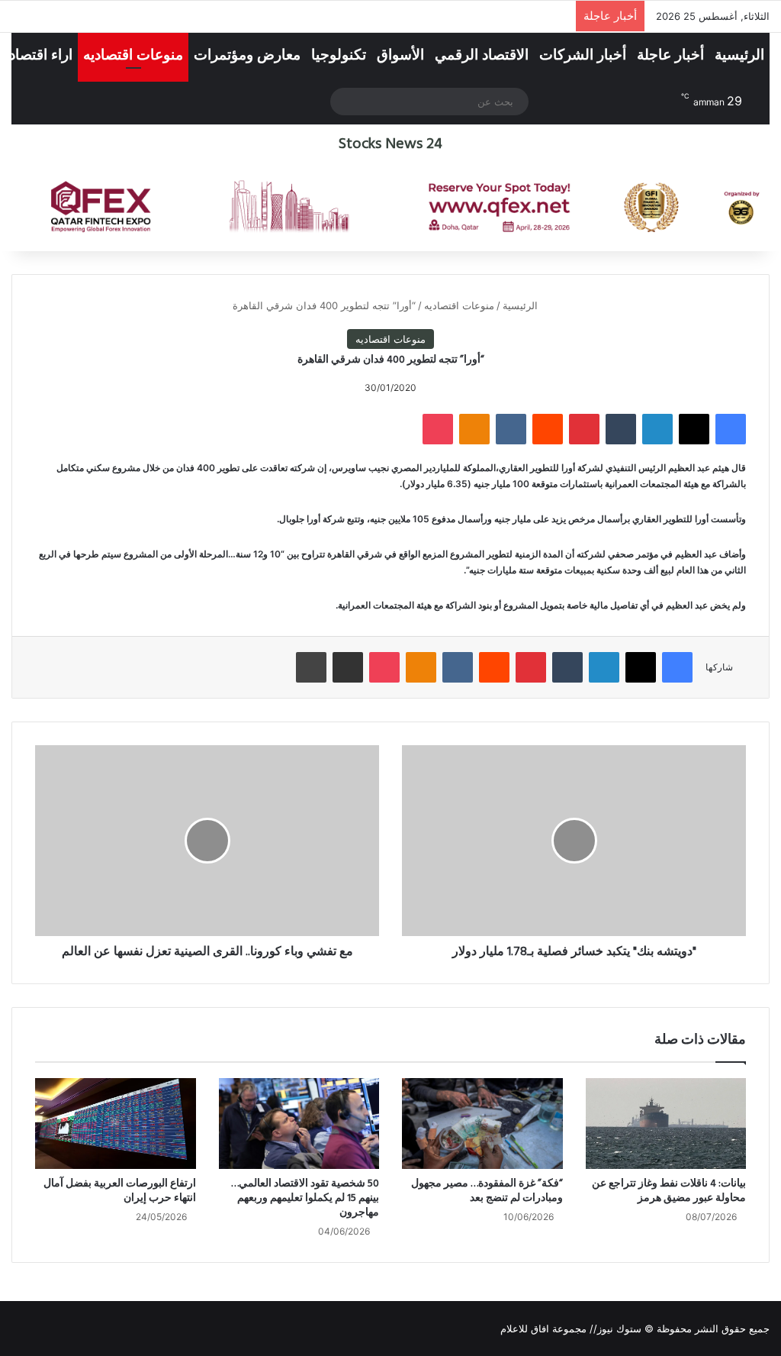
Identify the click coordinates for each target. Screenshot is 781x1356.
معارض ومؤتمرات (247, 54)
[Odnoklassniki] (474, 429)
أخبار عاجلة (670, 54)
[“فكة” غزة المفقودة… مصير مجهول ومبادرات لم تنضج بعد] (482, 1123)
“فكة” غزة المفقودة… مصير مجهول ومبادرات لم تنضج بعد (487, 1191)
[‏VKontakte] (511, 429)
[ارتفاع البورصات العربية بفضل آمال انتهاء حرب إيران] (115, 1123)
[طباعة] (311, 667)
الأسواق (400, 54)
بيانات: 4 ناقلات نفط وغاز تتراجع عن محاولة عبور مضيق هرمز (669, 1191)
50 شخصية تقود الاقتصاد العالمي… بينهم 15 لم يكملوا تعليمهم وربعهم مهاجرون (305, 1198)
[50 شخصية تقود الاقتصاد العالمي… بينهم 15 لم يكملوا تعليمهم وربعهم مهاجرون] (299, 1123)
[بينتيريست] (584, 429)
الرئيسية (739, 54)
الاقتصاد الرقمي (482, 54)
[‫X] (694, 429)
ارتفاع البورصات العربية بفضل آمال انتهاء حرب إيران (119, 1191)
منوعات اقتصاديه (133, 54)
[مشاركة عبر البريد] (348, 667)
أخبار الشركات (582, 54)
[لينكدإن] (657, 429)
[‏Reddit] (547, 429)
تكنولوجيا (338, 54)
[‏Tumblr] (621, 429)
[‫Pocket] (438, 429)
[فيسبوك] (730, 429)
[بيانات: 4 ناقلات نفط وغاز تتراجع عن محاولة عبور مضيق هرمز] (666, 1123)
